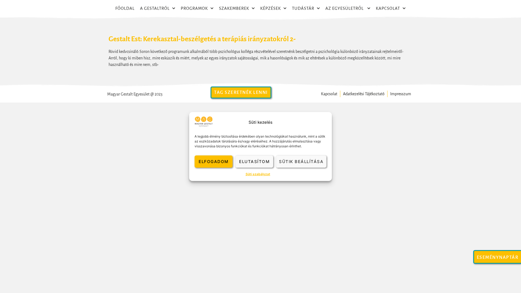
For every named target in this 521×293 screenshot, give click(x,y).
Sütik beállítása (301, 161)
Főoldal (125, 8)
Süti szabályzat (258, 174)
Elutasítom (254, 161)
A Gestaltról (155, 8)
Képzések (270, 8)
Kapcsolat (388, 8)
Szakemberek (234, 8)
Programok (194, 8)
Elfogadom (213, 161)
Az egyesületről (345, 8)
